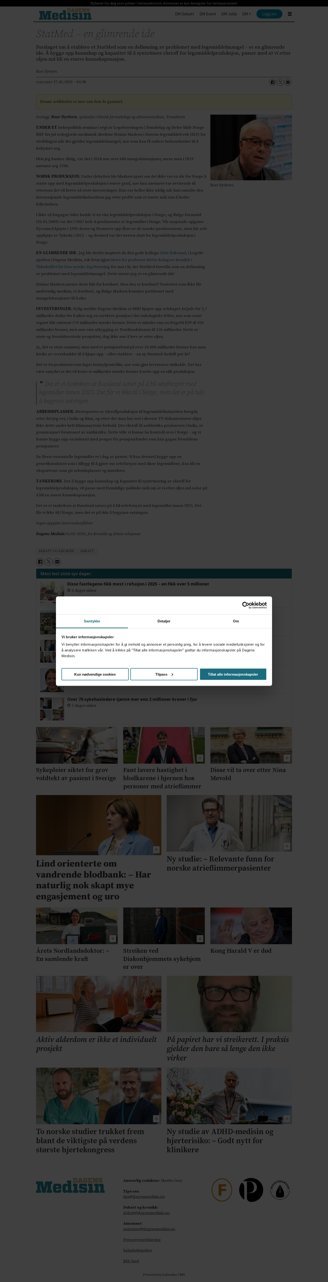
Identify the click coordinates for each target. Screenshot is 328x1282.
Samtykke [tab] (92, 621)
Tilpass (161, 674)
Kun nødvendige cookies (95, 674)
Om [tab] (236, 621)
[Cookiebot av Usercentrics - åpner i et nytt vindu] (246, 605)
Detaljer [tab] (164, 621)
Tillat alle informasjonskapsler (233, 674)
